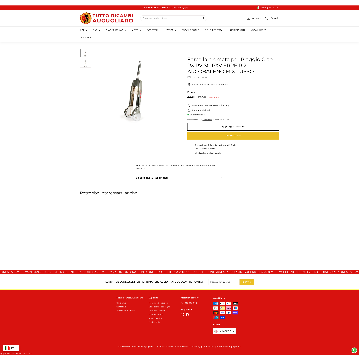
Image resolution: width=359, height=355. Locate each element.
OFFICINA (85, 37)
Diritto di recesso (157, 310)
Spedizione (207, 120)
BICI (95, 30)
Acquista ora (233, 135)
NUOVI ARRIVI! (258, 30)
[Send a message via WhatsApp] (354, 350)
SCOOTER (152, 30)
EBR (189, 77)
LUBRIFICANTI (237, 30)
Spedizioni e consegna (159, 307)
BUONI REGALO (191, 30)
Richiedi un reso (156, 314)
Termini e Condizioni (159, 303)
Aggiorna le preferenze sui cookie (16, 353)
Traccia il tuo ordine (125, 310)
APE (82, 30)
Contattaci (121, 307)
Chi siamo (121, 303)
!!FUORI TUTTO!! (214, 30)
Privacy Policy (155, 318)
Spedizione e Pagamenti (152, 177)
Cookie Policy (155, 322)
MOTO (135, 30)
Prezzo (191, 92)
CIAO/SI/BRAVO (115, 30)
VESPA (170, 30)
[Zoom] (135, 91)
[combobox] (173, 18)
